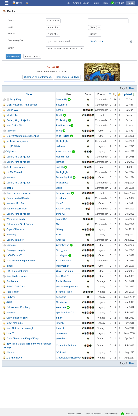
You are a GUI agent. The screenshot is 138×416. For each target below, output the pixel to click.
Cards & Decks (81, 3)
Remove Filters (32, 56)
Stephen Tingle (64, 291)
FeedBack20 (62, 276)
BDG (58, 234)
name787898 (62, 156)
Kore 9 (59, 110)
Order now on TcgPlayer (67, 77)
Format (11, 33)
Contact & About (74, 414)
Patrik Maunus (63, 281)
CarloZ (59, 203)
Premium (129, 414)
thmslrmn (61, 198)
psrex (59, 130)
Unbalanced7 (63, 182)
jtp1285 (60, 167)
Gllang (59, 229)
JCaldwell (61, 352)
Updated (127, 94)
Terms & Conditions (93, 414)
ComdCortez (63, 245)
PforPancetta (63, 125)
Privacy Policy (111, 414)
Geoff (59, 115)
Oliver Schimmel (64, 271)
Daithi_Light (62, 141)
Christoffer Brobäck (66, 345)
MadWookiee (63, 265)
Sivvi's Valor (96, 41)
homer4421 (62, 219)
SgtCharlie (61, 104)
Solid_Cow (61, 250)
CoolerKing (62, 120)
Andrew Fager (63, 193)
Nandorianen (62, 302)
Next (131, 88)
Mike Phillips (63, 136)
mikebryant (62, 255)
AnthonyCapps (63, 260)
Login (131, 3)
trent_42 (60, 213)
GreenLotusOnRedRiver (68, 357)
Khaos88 (60, 239)
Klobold (60, 328)
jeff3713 (60, 323)
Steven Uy (62, 99)
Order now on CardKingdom (38, 77)
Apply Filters (13, 56)
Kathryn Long (63, 208)
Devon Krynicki (64, 177)
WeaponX (61, 307)
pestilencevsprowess (67, 286)
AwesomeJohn (64, 151)
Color (10, 27)
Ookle (59, 188)
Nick (58, 224)
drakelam (61, 146)
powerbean (61, 338)
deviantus (61, 297)
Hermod (60, 162)
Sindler (59, 317)
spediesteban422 (65, 312)
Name (11, 20)
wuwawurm (61, 333)
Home (19, 3)
